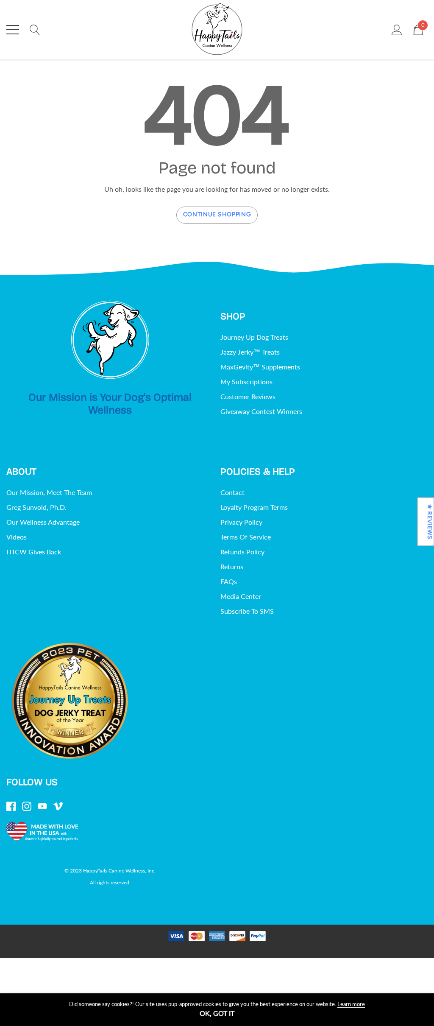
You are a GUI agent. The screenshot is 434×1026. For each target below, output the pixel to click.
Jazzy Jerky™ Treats (250, 352)
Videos (16, 537)
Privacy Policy (241, 522)
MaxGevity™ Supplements (260, 367)
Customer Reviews (247, 396)
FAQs (228, 581)
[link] (110, 339)
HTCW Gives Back (33, 552)
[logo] (217, 29)
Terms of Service (245, 537)
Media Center (240, 596)
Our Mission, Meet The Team (49, 492)
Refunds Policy (242, 552)
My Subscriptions (246, 381)
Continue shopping (217, 214)
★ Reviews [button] (429, 521)
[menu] (12, 29)
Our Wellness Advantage (43, 522)
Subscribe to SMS (247, 611)
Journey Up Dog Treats (254, 337)
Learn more (351, 1004)
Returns (231, 566)
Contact (232, 492)
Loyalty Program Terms (254, 507)
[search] (35, 29)
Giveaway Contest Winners (261, 411)
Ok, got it (217, 1013)
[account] (397, 29)
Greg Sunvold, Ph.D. (36, 507)
